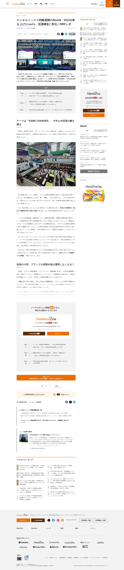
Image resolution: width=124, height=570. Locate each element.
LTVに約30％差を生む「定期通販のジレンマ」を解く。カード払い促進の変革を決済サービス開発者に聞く (62, 473)
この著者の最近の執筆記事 (37, 448)
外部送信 (105, 557)
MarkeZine (20, 528)
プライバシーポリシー (95, 557)
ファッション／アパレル (35, 34)
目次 (46, 88)
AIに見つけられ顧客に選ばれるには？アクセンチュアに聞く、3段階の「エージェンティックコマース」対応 (62, 494)
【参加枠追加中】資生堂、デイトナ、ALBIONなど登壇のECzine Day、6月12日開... (44, 413)
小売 (25, 34)
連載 (41, 4)
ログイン (59, 333)
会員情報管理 (62, 557)
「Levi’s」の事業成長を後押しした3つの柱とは (42, 104)
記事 (35, 4)
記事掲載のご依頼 (100, 520)
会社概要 (76, 557)
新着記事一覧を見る (93, 171)
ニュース (29, 4)
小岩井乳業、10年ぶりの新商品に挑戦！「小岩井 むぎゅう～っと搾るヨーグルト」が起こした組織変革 (32, 490)
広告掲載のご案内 (86, 520)
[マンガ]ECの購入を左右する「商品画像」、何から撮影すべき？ (61, 466)
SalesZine (34, 528)
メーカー (46, 34)
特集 (46, 4)
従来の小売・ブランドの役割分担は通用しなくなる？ (44, 96)
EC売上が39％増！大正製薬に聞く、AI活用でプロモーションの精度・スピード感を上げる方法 (32, 467)
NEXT (56, 386)
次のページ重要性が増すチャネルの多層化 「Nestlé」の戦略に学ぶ (46, 377)
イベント (52, 4)
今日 (87, 24)
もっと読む (22, 422)
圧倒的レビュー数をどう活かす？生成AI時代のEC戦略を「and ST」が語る (62, 487)
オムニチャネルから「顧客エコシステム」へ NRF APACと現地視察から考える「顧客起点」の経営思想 (62, 480)
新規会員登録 (34, 333)
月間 (100, 24)
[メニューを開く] (7, 3)
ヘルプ (46, 557)
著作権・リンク (53, 557)
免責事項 (69, 557)
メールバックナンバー (47, 329)
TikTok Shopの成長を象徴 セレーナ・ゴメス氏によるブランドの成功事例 (50, 110)
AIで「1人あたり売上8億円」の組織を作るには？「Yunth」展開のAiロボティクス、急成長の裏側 (32, 482)
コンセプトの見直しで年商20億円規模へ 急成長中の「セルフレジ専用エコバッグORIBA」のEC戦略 (32, 497)
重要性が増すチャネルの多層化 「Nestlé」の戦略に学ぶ (45, 101)
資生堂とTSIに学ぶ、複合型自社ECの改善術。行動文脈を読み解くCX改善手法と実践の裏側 (32, 475)
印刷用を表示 (23, 402)
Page (22, 103)
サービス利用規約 (84, 557)
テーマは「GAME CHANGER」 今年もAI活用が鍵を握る (45, 93)
